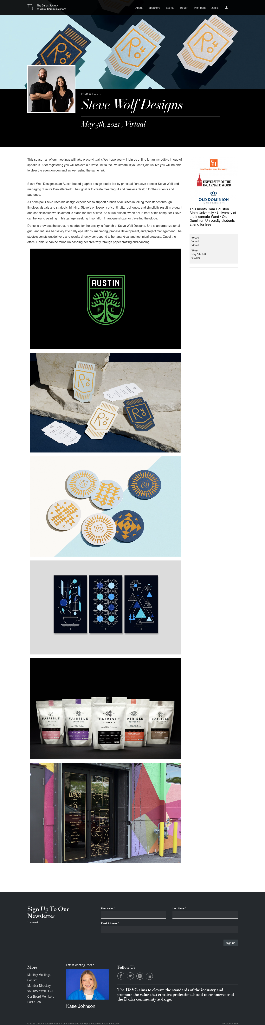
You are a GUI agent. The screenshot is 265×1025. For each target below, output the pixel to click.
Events (170, 8)
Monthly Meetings (38, 975)
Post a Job (34, 1002)
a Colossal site (230, 1023)
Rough (184, 8)
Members (200, 8)
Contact (32, 980)
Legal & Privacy (110, 1023)
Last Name (179, 908)
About (139, 8)
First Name (108, 908)
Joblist (215, 8)
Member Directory (39, 986)
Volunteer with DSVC (40, 991)
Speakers (154, 8)
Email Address (110, 923)
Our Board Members (40, 996)
